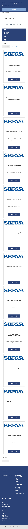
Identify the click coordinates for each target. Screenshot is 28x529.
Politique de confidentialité (5, 515)
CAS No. (5, 36)
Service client (6, 498)
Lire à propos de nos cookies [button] (9, 5)
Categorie (6, 33)
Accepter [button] (14, 9)
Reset (4, 30)
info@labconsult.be (7, 475)
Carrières (4, 508)
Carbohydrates (6, 12)
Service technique (6, 506)
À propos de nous (5, 510)
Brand (4, 40)
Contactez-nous (5, 504)
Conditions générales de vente (7, 512)
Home (3, 502)
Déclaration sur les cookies (6, 519)
